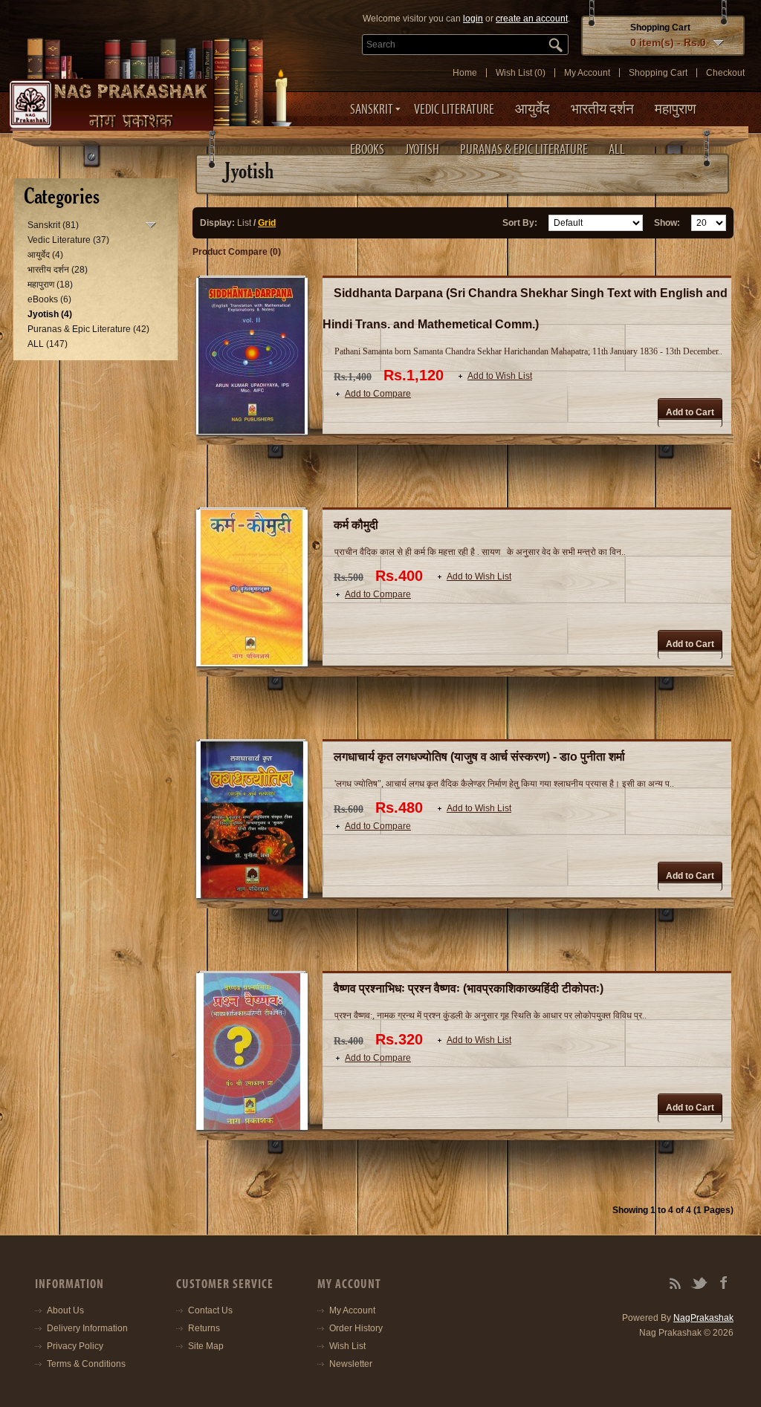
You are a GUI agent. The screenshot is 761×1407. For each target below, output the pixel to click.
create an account (532, 18)
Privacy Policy (75, 1346)
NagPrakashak (703, 1318)
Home (465, 72)
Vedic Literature (454, 109)
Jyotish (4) (49, 314)
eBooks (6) (49, 299)
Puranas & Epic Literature (524, 149)
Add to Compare (378, 394)
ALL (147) (47, 344)
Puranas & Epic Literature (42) (88, 329)
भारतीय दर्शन (602, 109)
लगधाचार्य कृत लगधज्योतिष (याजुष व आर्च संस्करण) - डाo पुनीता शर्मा (479, 756)
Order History (356, 1328)
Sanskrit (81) (53, 225)
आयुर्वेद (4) (45, 255)
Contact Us (210, 1310)
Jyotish (422, 149)
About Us (65, 1310)
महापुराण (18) (50, 284)
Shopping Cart (658, 72)
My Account (587, 72)
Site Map (206, 1346)
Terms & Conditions (86, 1364)
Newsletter (350, 1364)
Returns (204, 1328)
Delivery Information (87, 1328)
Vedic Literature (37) (68, 240)
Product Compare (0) (236, 252)
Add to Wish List (499, 376)
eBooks (367, 149)
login (473, 18)
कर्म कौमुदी (356, 525)
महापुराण (675, 109)
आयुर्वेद (532, 109)
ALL (617, 149)
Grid (267, 223)
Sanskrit (371, 109)
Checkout (725, 72)
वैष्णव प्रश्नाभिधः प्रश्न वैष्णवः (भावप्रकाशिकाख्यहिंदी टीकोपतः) (468, 988)
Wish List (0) (520, 72)
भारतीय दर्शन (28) (57, 269)
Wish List (347, 1346)
